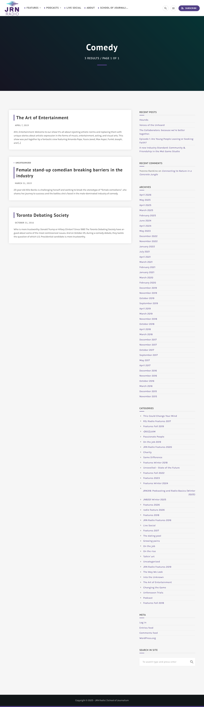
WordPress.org (147, 638)
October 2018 (146, 324)
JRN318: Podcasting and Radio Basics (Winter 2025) (169, 492)
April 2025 (145, 205)
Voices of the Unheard (152, 125)
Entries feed (146, 627)
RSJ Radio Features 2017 (157, 421)
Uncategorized (23, 163)
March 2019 (146, 313)
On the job (149, 546)
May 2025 (145, 199)
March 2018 (146, 334)
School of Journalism (114, 7)
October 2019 (146, 298)
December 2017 (148, 339)
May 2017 (144, 360)
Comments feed (148, 632)
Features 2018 (151, 515)
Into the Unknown (153, 577)
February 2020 (147, 282)
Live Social (74, 7)
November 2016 (148, 375)
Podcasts (52, 7)
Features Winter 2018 (155, 462)
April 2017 (144, 365)
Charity (147, 452)
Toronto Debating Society (42, 215)
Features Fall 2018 (153, 602)
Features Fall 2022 (154, 472)
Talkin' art (149, 556)
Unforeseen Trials (153, 592)
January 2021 (146, 272)
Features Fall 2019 (153, 426)
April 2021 (145, 256)
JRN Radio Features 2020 (157, 447)
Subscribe (189, 8)
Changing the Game (154, 587)
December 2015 (148, 391)
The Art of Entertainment (42, 117)
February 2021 (147, 267)
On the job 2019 (152, 441)
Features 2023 (151, 478)
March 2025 (146, 210)
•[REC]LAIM (149, 431)
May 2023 (145, 230)
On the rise (149, 551)
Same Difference (152, 457)
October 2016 (146, 381)
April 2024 (145, 225)
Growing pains (151, 540)
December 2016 (148, 370)
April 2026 (145, 194)
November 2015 (148, 396)
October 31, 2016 (24, 222)
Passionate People (153, 436)
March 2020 (146, 277)
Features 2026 (151, 504)
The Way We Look (153, 571)
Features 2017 (151, 530)
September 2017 (148, 355)
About (91, 7)
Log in (142, 622)
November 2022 (148, 241)
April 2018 (145, 329)
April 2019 (145, 308)
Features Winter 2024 (155, 483)
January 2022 (147, 246)
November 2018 (148, 318)
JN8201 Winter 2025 (154, 499)
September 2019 (148, 303)
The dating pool (152, 535)
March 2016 (146, 386)
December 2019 (148, 287)
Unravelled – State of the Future (161, 467)
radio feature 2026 (154, 509)
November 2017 (148, 344)
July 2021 (144, 251)
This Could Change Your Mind (160, 416)
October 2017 (146, 349)
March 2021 (146, 261)
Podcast (148, 597)
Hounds (143, 119)
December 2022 (148, 236)
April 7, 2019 (22, 125)
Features (33, 7)
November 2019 (148, 293)
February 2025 (147, 215)
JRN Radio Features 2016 (157, 520)
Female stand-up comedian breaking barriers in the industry (69, 173)
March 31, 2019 (23, 183)
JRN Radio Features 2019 (157, 566)
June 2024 (145, 220)
